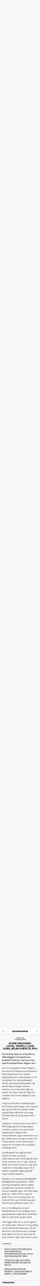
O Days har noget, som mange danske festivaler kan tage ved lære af (17, 1262)
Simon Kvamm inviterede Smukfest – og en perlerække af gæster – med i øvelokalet (18, 1271)
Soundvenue (20, 1031)
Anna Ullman (21, 1039)
